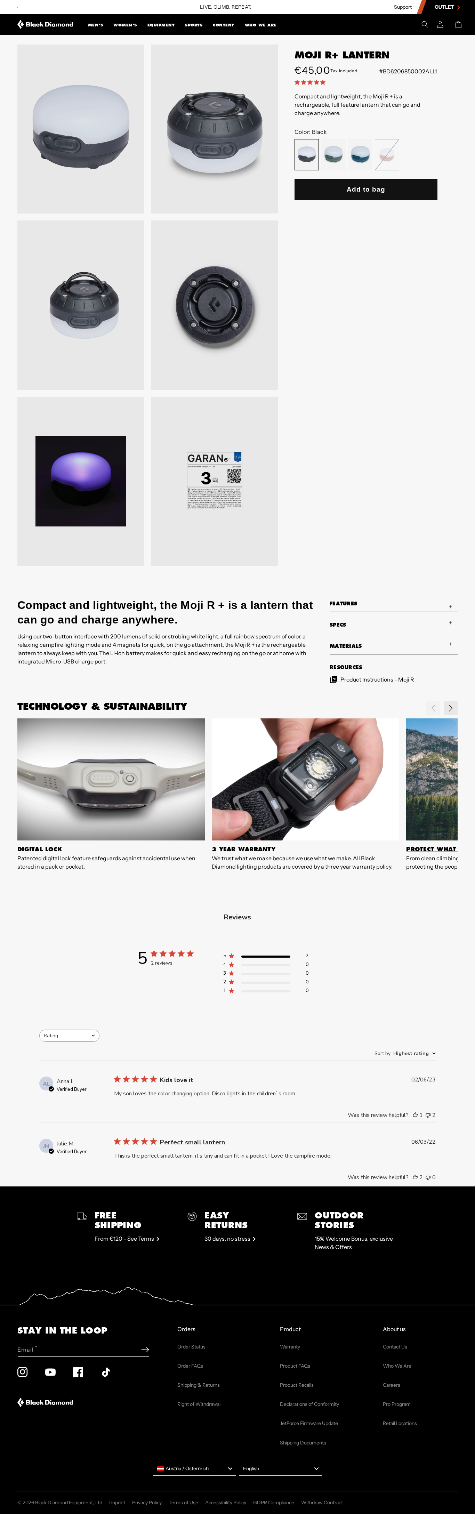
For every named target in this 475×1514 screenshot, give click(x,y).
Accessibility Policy (225, 1502)
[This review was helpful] (415, 1177)
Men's (95, 25)
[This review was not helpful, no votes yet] (428, 1177)
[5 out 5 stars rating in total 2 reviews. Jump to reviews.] (311, 82)
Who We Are (260, 25)
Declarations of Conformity (309, 1404)
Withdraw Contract (322, 1502)
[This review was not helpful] (428, 1115)
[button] (95, 24)
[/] (45, 24)
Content (223, 25)
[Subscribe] (145, 1350)
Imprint (117, 1502)
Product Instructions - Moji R (377, 679)
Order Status (191, 1347)
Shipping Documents (303, 1443)
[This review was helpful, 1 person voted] (415, 1115)
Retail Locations (400, 1423)
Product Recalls (297, 1385)
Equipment (161, 25)
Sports (193, 25)
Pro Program (397, 1404)
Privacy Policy (147, 1502)
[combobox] (69, 1036)
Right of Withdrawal (198, 1404)
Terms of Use (183, 1502)
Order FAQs (190, 1366)
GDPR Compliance (273, 1502)
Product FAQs (295, 1366)
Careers (391, 1385)
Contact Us (395, 1347)
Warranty (290, 1347)
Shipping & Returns (198, 1385)
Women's (125, 25)
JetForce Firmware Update (309, 1423)
